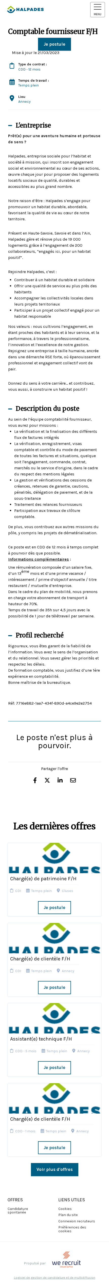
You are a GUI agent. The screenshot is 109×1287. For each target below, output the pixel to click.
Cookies (65, 1209)
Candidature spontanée (18, 1210)
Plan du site (68, 1215)
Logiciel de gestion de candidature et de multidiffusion (54, 1277)
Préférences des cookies (72, 1229)
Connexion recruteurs (76, 1221)
